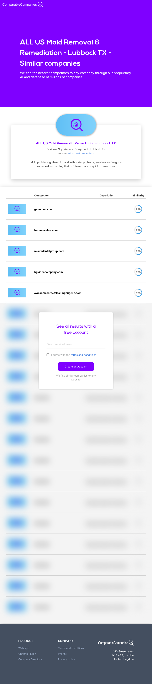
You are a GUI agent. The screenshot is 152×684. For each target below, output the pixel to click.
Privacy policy (66, 659)
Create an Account (76, 366)
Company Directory (30, 659)
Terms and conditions (71, 648)
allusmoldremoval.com (81, 153)
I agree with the (73, 354)
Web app (23, 648)
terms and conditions (83, 354)
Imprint (62, 653)
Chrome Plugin (27, 653)
